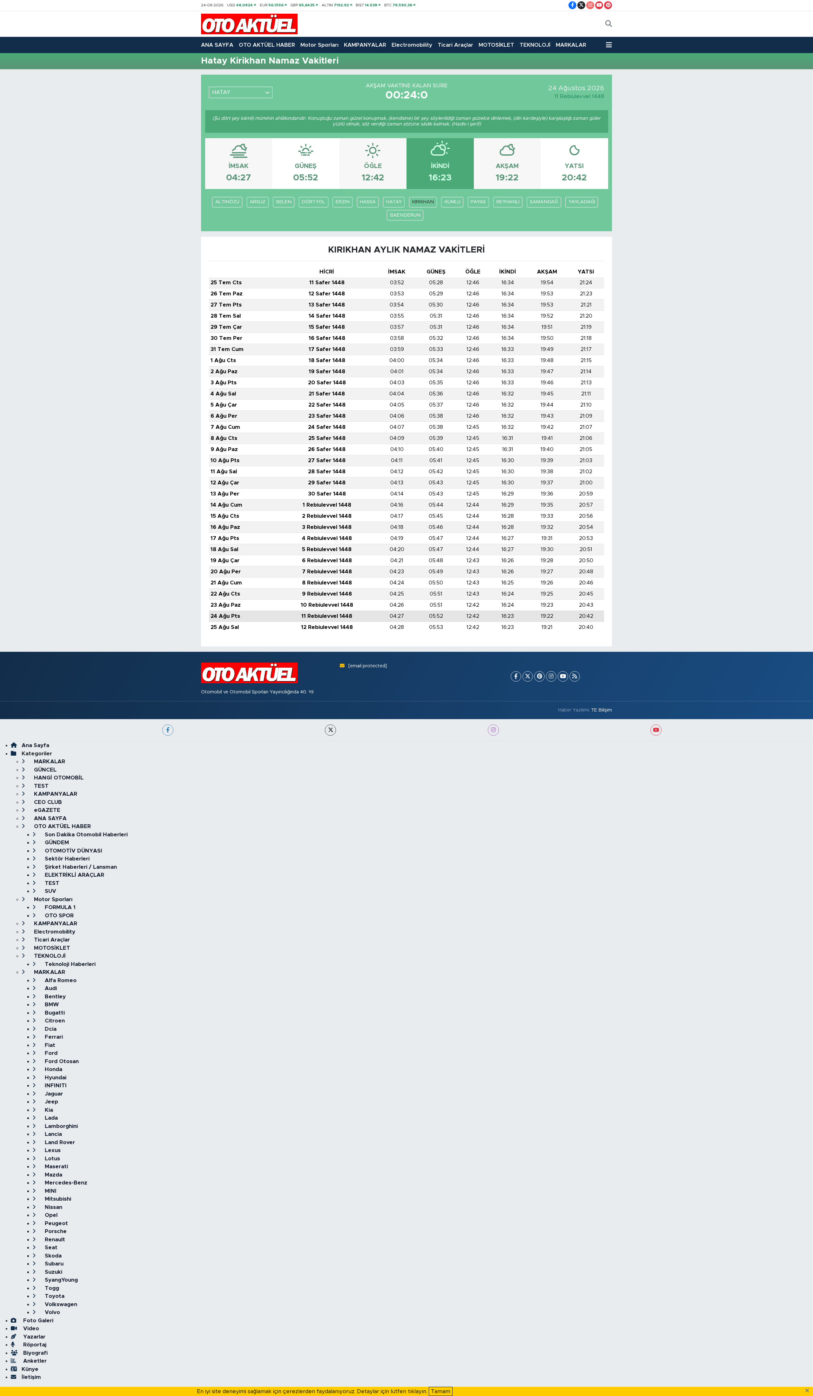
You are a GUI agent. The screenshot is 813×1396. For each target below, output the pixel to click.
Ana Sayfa (35, 745)
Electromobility (412, 45)
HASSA (368, 201)
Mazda (52, 1174)
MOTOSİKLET (496, 45)
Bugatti (54, 1012)
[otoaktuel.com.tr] (249, 24)
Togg (51, 1288)
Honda (52, 1069)
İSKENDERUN (405, 215)
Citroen (54, 1020)
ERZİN (343, 201)
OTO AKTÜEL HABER (267, 45)
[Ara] (608, 24)
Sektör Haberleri (66, 858)
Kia (48, 1110)
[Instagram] (551, 676)
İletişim (31, 1377)
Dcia (50, 1029)
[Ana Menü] (609, 45)
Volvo (51, 1312)
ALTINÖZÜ (227, 201)
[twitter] (330, 730)
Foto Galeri (37, 1320)
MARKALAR (571, 45)
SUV (49, 891)
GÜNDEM (56, 842)
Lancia (52, 1134)
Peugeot (55, 1223)
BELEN (284, 201)
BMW (51, 1004)
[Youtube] (563, 676)
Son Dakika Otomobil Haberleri (85, 834)
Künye (30, 1369)
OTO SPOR (58, 915)
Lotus (51, 1158)
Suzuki (52, 1272)
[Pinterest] (539, 676)
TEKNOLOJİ (535, 45)
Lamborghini (60, 1126)
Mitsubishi (57, 1199)
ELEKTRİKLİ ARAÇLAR (73, 875)
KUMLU (452, 201)
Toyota (53, 1296)
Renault (54, 1239)
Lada (50, 1118)
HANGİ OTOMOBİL (58, 777)
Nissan (52, 1207)
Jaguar (53, 1093)
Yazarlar (33, 1336)
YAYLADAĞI (581, 201)
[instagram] (493, 730)
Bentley (54, 996)
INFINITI (55, 1085)
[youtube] (656, 730)
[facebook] (167, 730)
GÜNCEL (44, 769)
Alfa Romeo (60, 980)
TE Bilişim (601, 710)
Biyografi (35, 1353)
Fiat (49, 1045)
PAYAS (478, 201)
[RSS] (574, 676)
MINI (50, 1191)
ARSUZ (257, 201)
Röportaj (34, 1344)
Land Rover (59, 1142)
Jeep (50, 1101)
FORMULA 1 (59, 907)
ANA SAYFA (217, 45)
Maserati (55, 1166)
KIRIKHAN (423, 201)
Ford (50, 1053)
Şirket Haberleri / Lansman (80, 867)
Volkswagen (60, 1304)
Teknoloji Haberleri (69, 964)
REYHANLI (508, 201)
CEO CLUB (47, 802)
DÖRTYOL (313, 201)
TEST (40, 786)
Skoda (52, 1255)
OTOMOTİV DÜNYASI (72, 850)
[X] (527, 676)
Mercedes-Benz (65, 1182)
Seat (50, 1247)
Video (30, 1328)
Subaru (53, 1263)
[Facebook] (516, 676)
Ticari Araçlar (455, 45)
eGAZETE (46, 810)
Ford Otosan (61, 1061)
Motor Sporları (319, 45)
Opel (50, 1215)
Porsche (55, 1231)
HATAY (394, 201)
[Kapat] (809, 1391)
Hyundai (54, 1077)
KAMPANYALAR (365, 45)
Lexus (52, 1150)
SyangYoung (60, 1280)
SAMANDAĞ (544, 201)
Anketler (34, 1361)
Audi (50, 988)
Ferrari (53, 1037)
